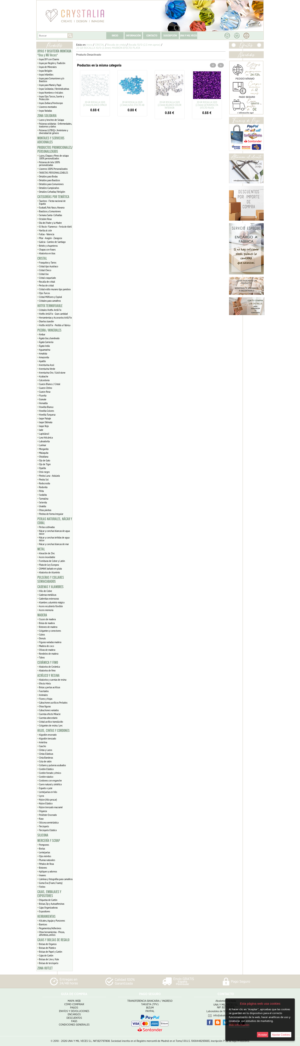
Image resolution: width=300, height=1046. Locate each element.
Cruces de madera (47, 619)
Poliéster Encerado (48, 815)
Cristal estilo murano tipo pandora (54, 289)
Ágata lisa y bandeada (49, 338)
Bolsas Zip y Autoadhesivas (51, 903)
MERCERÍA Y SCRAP (48, 841)
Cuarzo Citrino (45, 388)
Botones (43, 867)
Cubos (42, 634)
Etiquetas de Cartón (48, 900)
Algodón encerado (48, 734)
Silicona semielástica (49, 822)
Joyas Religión (45, 70)
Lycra (41, 795)
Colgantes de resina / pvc (51, 725)
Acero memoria (46, 610)
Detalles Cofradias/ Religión (52, 191)
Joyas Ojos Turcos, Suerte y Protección (51, 98)
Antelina (43, 742)
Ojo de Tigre (45, 464)
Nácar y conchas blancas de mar (54, 544)
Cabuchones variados (49, 710)
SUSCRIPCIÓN (170, 35)
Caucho (42, 746)
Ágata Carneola (46, 342)
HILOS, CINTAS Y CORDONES (53, 731)
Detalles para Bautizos (49, 180)
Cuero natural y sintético (50, 784)
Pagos (74, 1007)
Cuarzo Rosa (44, 391)
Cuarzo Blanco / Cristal (49, 384)
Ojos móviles (45, 856)
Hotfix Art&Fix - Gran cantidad (53, 313)
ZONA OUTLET (45, 968)
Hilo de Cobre (45, 591)
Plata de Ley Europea (49, 564)
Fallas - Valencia (46, 234)
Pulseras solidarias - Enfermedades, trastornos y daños (55, 125)
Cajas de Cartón (46, 955)
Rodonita (43, 487)
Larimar (42, 445)
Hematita (43, 403)
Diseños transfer (46, 321)
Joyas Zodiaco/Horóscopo (51, 103)
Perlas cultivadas (47, 527)
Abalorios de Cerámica (49, 666)
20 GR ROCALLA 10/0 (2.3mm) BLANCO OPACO (95, 103)
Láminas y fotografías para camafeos (56, 879)
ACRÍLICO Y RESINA (48, 675)
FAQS (74, 1021)
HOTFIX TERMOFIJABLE (49, 306)
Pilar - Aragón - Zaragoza (50, 238)
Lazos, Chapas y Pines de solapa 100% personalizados (54, 157)
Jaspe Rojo (44, 426)
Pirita (41, 491)
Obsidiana (43, 456)
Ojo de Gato (44, 460)
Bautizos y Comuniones (50, 211)
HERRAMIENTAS (46, 916)
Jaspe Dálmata (45, 422)
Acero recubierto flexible (51, 606)
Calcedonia (44, 380)
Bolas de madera (47, 623)
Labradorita (44, 441)
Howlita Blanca (46, 407)
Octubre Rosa (45, 219)
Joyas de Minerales (48, 67)
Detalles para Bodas (48, 176)
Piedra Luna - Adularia (49, 475)
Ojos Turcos (44, 293)
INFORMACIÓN (133, 35)
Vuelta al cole (45, 230)
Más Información (239, 1025)
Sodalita (43, 494)
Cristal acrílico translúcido (51, 721)
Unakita (42, 506)
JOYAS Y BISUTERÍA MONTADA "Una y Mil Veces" (54, 53)
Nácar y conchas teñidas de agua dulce (54, 539)
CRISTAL (42, 258)
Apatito (42, 361)
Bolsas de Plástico (47, 947)
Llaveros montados (48, 106)
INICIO (115, 35)
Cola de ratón (45, 761)
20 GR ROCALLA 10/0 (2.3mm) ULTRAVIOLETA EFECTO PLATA (207, 104)
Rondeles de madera (48, 653)
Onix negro (44, 472)
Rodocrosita (44, 483)
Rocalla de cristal (47, 281)
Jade (41, 430)
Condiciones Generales (74, 1024)
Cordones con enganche (50, 780)
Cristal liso (44, 274)
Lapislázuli (44, 433)
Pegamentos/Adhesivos (50, 928)
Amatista (43, 353)
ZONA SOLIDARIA (47, 116)
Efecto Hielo (45, 683)
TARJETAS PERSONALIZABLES (53, 172)
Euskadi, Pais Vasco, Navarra (51, 207)
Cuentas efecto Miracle (50, 714)
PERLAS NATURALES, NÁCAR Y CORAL (54, 521)
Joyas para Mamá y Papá (50, 85)
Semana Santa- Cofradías (50, 215)
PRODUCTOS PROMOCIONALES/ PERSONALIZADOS (55, 149)
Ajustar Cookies (281, 1034)
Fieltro (42, 886)
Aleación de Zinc (47, 553)
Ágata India (44, 346)
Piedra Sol (44, 479)
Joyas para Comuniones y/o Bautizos (51, 80)
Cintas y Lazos (45, 750)
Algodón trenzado (47, 738)
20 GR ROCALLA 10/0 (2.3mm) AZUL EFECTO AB (132, 103)
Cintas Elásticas (46, 753)
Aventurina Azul (46, 365)
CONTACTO (151, 35)
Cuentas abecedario (48, 717)
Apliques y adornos (48, 871)
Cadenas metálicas (47, 594)
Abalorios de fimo (47, 670)
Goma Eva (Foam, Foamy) (50, 883)
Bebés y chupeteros (48, 245)
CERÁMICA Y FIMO (47, 662)
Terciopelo (44, 826)
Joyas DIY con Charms (49, 59)
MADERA (42, 615)
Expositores (44, 911)
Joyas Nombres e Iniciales (51, 92)
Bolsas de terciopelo (48, 963)
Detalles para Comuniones (51, 184)
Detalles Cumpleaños (49, 188)
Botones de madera (48, 627)
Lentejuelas (44, 852)
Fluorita (42, 395)
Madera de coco (46, 646)
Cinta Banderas (46, 757)
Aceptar (262, 1034)
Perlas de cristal (46, 285)
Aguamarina (44, 349)
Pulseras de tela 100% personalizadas (49, 163)
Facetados (44, 691)
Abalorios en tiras (47, 253)
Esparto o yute (45, 788)
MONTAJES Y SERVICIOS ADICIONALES (50, 140)
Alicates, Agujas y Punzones (52, 920)
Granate (42, 399)
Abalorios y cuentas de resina (52, 679)
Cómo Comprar (74, 1004)
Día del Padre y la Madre (50, 222)
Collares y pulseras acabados (52, 765)
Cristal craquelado (47, 277)
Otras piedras (45, 510)
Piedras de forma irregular (51, 514)
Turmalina (43, 498)
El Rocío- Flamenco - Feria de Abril (55, 226)
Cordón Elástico (46, 769)
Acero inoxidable (47, 557)
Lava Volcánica (46, 437)
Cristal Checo (45, 270)
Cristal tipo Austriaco (48, 266)
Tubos (42, 657)
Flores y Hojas (45, 698)
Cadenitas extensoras (49, 598)
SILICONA (42, 835)
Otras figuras (45, 706)
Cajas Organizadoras (48, 907)
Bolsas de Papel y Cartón (50, 951)
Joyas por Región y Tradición (52, 63)
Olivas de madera (47, 649)
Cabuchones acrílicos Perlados (53, 702)
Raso (41, 818)
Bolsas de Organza (47, 944)
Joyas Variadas (45, 110)
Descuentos (74, 1018)
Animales (43, 695)
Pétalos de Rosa (46, 863)
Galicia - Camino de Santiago (52, 242)
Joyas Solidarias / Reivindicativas (54, 88)
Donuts (42, 638)
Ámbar (42, 334)
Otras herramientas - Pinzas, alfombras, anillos (52, 933)
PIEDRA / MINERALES (49, 330)
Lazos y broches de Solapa (51, 120)
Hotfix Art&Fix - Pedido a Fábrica (54, 325)
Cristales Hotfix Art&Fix (50, 310)
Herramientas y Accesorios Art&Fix (55, 317)
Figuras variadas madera (50, 642)
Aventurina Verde (47, 368)
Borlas (42, 848)
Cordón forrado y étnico (50, 773)
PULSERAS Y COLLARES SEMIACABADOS (50, 579)
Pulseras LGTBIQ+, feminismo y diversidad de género (53, 131)
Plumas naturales (47, 860)
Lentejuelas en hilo (48, 792)
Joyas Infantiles (46, 74)
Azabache (43, 376)
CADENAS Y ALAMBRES (50, 587)
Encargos (74, 1014)
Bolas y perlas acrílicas (49, 687)
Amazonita (44, 357)
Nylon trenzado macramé (51, 807)
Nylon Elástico (46, 803)
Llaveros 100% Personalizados (53, 168)
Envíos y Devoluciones (74, 1011)
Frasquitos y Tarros (47, 262)
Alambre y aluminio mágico (52, 602)
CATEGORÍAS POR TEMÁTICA (53, 197)
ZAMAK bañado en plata (50, 568)
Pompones (44, 844)
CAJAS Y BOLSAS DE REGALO (53, 940)
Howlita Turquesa (47, 414)
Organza (43, 811)
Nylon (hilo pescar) (48, 799)
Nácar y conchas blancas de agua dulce (54, 532)
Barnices (43, 924)
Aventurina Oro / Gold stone (52, 372)
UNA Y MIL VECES (188, 35)
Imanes (42, 875)
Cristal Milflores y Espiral (50, 297)
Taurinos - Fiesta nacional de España (52, 202)
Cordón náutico (46, 776)
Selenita (43, 502)
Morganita (43, 449)
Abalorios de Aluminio (49, 572)
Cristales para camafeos (50, 300)
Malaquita (43, 452)
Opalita (42, 468)
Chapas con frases (47, 249)
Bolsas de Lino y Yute (49, 959)
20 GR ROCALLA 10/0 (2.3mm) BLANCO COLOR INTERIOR (169, 104)
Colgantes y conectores (50, 630)
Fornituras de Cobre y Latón (52, 561)
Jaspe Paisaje (45, 418)
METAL (41, 549)
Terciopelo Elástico (48, 830)
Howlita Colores (46, 410)
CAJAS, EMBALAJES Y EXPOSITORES (49, 894)
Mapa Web (74, 1001)
